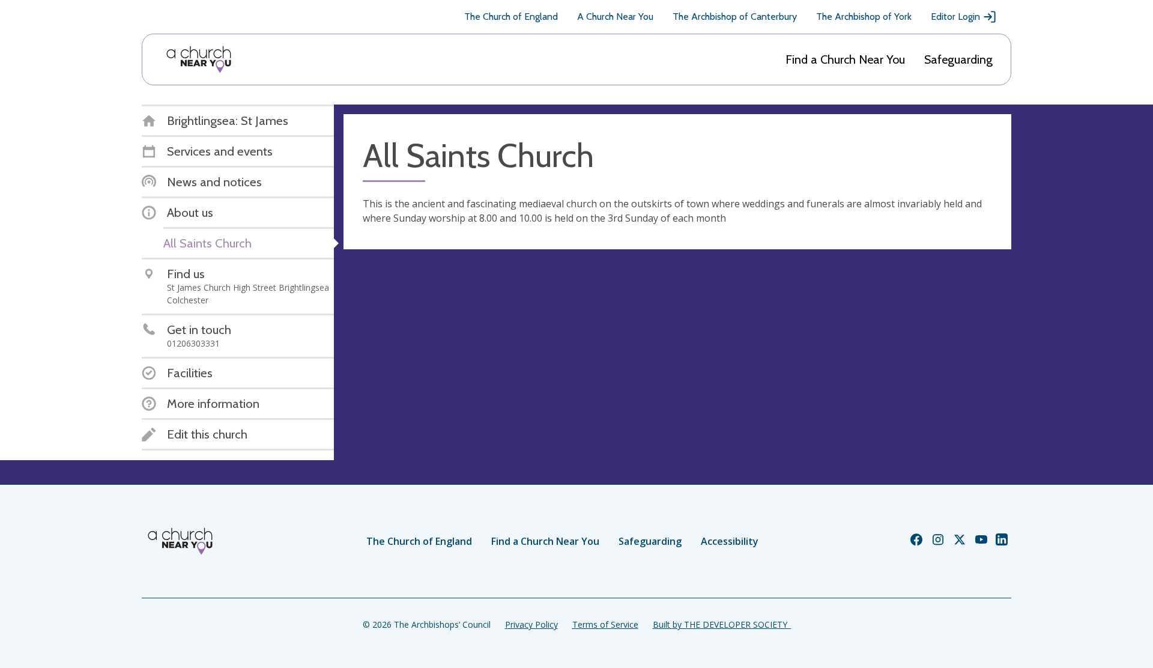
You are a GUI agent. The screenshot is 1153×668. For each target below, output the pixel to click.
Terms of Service (605, 624)
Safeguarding (958, 59)
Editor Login (955, 16)
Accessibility (729, 541)
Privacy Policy (531, 624)
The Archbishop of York (864, 16)
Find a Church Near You (845, 59)
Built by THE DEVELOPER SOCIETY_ (722, 624)
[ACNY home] (198, 59)
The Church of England (511, 16)
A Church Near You (615, 16)
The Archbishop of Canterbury (735, 16)
